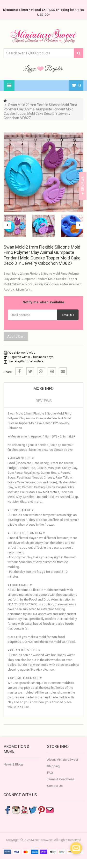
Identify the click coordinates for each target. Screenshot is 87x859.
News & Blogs (13, 764)
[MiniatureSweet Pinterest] (41, 810)
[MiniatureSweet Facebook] (7, 810)
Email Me (68, 314)
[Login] (30, 68)
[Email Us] (50, 810)
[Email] (63, 371)
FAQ (50, 772)
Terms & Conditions (60, 779)
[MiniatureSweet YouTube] (24, 810)
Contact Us (55, 785)
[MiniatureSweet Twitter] (33, 810)
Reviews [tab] (44, 401)
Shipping (53, 766)
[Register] (53, 68)
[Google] (41, 371)
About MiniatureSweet (62, 759)
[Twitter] (30, 371)
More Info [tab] (43, 388)
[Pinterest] (52, 371)
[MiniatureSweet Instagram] (16, 810)
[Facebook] (19, 371)
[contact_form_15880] (76, 848)
